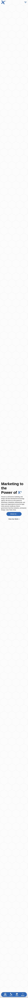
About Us (13, 514)
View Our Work (13, 519)
